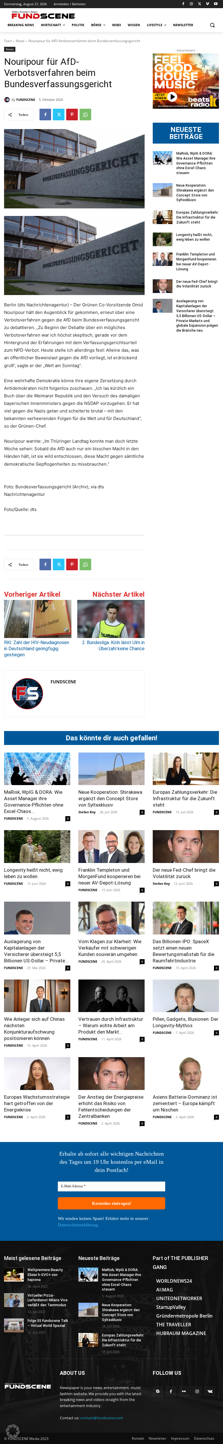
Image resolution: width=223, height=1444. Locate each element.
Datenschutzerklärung (78, 1225)
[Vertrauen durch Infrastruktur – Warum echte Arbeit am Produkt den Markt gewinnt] (111, 996)
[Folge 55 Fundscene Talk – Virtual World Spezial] (14, 1325)
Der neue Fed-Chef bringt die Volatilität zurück (197, 284)
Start (8, 40)
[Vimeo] (207, 4)
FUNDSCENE (25, 99)
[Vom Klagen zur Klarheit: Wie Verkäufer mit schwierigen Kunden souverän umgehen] (111, 918)
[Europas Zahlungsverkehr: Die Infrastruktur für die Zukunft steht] (162, 217)
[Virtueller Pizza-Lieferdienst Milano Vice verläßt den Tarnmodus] (14, 1300)
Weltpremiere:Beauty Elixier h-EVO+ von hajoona (45, 1275)
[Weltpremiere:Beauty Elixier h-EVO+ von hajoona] (14, 1275)
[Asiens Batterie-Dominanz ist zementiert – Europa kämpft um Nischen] (186, 1073)
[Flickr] (184, 1391)
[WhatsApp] (85, 114)
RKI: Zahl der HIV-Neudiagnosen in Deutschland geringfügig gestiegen (36, 648)
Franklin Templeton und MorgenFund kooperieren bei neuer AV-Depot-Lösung (109, 876)
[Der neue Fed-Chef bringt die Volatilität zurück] (162, 286)
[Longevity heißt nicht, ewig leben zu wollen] (162, 239)
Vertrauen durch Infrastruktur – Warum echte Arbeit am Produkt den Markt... (110, 1025)
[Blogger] (158, 1391)
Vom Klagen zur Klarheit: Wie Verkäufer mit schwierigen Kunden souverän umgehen (109, 948)
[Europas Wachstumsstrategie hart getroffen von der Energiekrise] (37, 1073)
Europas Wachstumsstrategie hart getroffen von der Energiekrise (37, 1103)
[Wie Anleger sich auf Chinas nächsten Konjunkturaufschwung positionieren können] (37, 996)
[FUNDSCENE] (8, 100)
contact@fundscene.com (101, 1417)
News (20, 40)
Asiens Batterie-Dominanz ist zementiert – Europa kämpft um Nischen (185, 1103)
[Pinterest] (72, 114)
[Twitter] (199, 4)
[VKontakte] (210, 1391)
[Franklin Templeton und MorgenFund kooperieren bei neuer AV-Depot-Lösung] (162, 259)
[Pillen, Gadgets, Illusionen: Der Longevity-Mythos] (186, 996)
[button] (212, 25)
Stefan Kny (87, 812)
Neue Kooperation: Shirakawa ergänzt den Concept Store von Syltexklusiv (110, 798)
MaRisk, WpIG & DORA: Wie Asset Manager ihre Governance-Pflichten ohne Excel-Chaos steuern (195, 163)
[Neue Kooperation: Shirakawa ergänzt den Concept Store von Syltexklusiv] (162, 190)
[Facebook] (183, 4)
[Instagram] (191, 4)
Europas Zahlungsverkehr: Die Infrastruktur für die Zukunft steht (197, 217)
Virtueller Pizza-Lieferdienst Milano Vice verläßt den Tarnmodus (48, 1300)
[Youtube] (215, 4)
